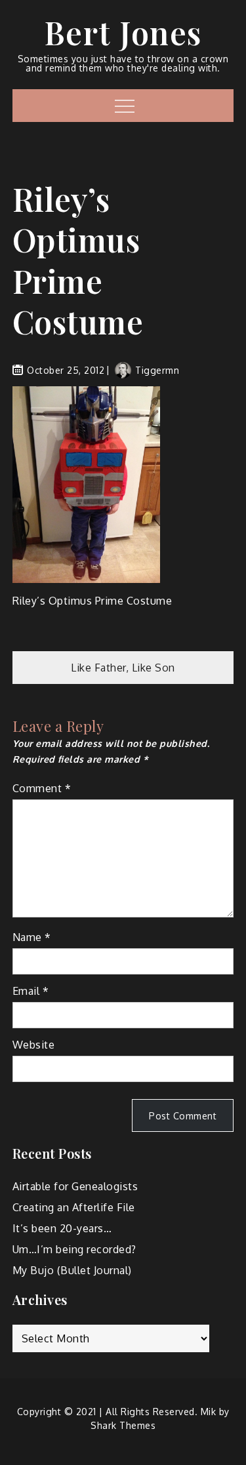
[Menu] (123, 105)
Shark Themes (123, 1425)
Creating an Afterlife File (73, 1207)
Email (30, 990)
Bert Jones (123, 32)
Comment (42, 788)
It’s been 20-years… (62, 1228)
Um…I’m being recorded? (74, 1249)
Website (33, 1044)
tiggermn (157, 370)
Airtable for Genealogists (75, 1186)
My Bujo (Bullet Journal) (72, 1270)
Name (31, 937)
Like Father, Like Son (123, 667)
